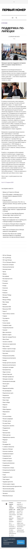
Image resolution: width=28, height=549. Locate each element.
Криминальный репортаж (9, 365)
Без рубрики (6, 276)
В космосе (5, 283)
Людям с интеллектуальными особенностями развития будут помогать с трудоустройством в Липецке (14, 209)
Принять (20, 542)
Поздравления (6, 428)
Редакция (5, 439)
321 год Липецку (7, 257)
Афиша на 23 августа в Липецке (11, 192)
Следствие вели (7, 456)
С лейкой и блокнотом (8, 446)
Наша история (6, 397)
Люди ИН (5, 386)
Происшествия (6, 432)
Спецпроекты (6, 472)
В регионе (4, 23)
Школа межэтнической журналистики (12, 486)
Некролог (5, 404)
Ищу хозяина (6, 346)
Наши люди (6, 400)
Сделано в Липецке (8, 449)
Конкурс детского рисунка (9, 362)
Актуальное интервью (8, 264)
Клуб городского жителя (9, 351)
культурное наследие (8, 367)
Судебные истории (7, 477)
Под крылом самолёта (8, 425)
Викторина (5, 297)
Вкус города (6, 302)
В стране (5, 290)
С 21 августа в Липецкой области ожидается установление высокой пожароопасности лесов (14, 225)
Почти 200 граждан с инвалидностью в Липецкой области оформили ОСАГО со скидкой (12, 196)
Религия (5, 442)
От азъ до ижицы (7, 416)
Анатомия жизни (7, 269)
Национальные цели (8, 393)
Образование (6, 411)
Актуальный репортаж (8, 267)
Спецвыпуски (6, 465)
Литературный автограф (9, 381)
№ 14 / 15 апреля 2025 (7, 182)
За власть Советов (7, 341)
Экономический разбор (9, 491)
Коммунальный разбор (8, 355)
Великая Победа (7, 295)
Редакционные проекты (9, 437)
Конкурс (5, 360)
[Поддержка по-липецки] (14, 51)
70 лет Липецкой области (9, 262)
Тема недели (6, 479)
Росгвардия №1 (7, 444)
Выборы (5, 304)
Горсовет (5, 330)
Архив (4, 271)
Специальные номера (8, 467)
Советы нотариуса (7, 460)
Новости (5, 407)
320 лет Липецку (7, 255)
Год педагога (6, 318)
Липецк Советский (7, 374)
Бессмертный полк (7, 278)
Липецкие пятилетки (8, 379)
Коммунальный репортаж (9, 358)
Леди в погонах (6, 372)
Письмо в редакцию (8, 418)
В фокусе (5, 292)
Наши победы (6, 402)
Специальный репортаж (9, 470)
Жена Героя (6, 339)
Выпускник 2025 (7, 306)
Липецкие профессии (8, 376)
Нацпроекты (6, 395)
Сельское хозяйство (8, 451)
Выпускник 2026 (7, 309)
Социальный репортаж (8, 463)
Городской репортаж (8, 327)
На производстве (7, 390)
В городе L (5, 281)
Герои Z (5, 311)
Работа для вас (7, 435)
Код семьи (5, 353)
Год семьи (5, 320)
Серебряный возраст (8, 453)
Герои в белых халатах (8, 313)
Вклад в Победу (7, 299)
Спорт (4, 474)
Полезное (5, 430)
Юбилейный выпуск (8, 495)
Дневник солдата (7, 334)
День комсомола (7, 332)
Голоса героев (6, 323)
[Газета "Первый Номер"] (14, 9)
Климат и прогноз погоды (9, 348)
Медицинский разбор (8, 388)
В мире (4, 285)
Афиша (4, 274)
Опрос (4, 414)
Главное (5, 316)
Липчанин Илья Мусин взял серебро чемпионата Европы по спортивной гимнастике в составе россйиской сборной (13, 235)
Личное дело (6, 383)
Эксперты (5, 493)
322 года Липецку (7, 260)
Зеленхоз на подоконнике (9, 344)
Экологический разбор (8, 488)
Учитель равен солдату (9, 484)
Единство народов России (9, 337)
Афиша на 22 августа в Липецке (11, 217)
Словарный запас (7, 458)
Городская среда (7, 325)
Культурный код (7, 369)
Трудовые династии (8, 481)
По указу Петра (6, 423)
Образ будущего (7, 409)
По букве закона (7, 421)
